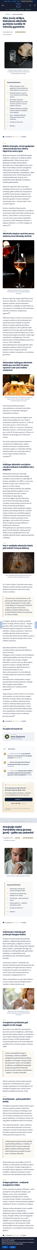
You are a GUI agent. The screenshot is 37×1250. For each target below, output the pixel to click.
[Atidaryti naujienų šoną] (1, 625)
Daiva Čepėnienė (7, 34)
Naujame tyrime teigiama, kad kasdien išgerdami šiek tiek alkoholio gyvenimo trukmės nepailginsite (20, 773)
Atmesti (12, 1247)
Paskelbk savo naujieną (26, 1)
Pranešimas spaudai (9, 840)
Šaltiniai (12, 126)
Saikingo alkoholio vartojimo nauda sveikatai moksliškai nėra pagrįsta (19, 110)
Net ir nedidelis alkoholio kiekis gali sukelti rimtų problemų (18, 117)
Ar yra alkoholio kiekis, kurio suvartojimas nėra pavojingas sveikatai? (19, 756)
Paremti (17, 799)
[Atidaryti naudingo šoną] (36, 625)
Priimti (5, 1247)
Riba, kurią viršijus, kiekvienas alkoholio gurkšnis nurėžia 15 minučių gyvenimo (15, 22)
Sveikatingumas (17, 14)
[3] (9, 225)
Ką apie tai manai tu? (16, 122)
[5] (9, 313)
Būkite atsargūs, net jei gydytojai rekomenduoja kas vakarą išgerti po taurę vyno (19, 88)
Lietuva (17, 837)
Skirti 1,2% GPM (18, 803)
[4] (10, 689)
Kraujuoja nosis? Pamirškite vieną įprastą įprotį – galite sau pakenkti (18, 829)
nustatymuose (19, 1244)
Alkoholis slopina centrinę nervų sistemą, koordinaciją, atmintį (19, 95)
